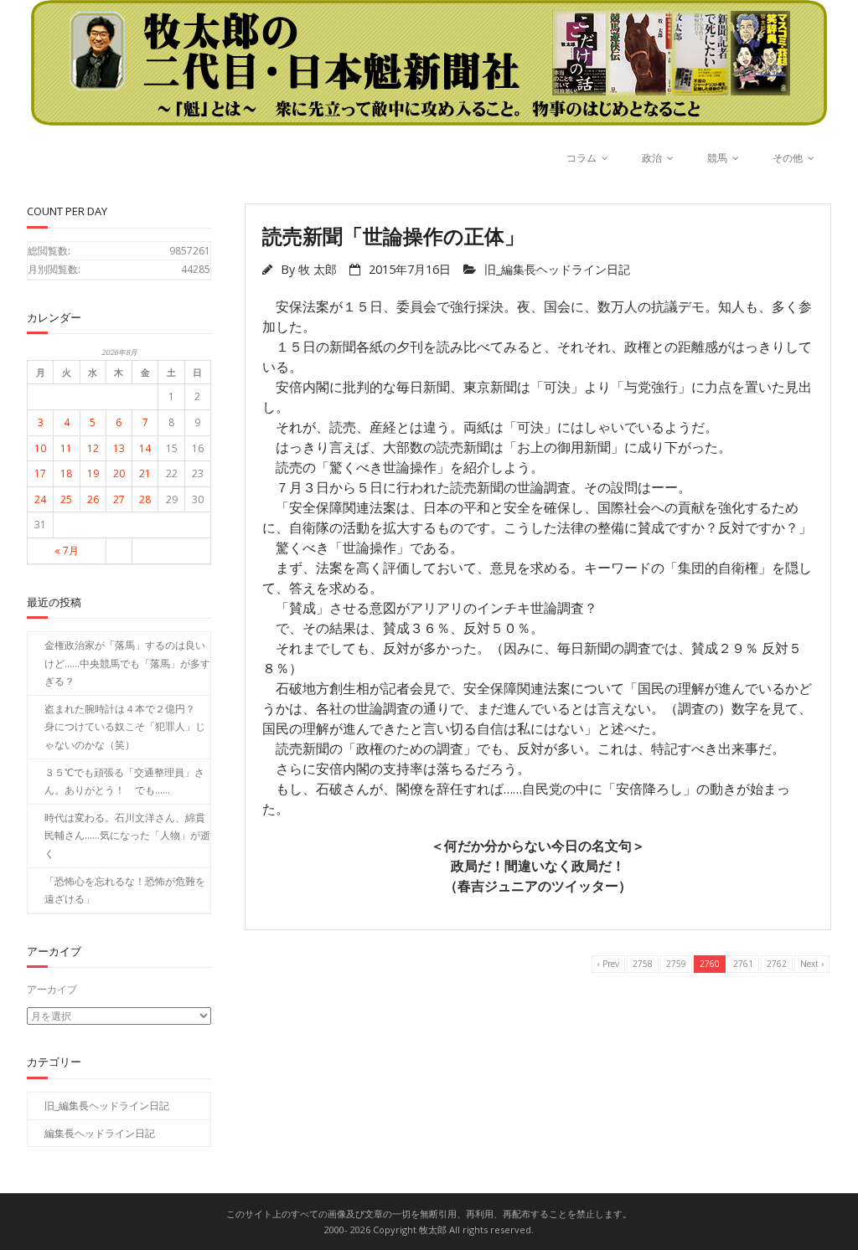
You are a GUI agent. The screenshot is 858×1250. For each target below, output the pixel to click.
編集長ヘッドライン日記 (99, 1133)
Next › (812, 964)
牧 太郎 (317, 269)
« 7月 (66, 550)
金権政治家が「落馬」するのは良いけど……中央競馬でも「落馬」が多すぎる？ (127, 663)
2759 (676, 964)
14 (145, 448)
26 (93, 499)
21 (145, 473)
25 (66, 499)
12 (93, 448)
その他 (788, 158)
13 (119, 448)
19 (93, 473)
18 (66, 473)
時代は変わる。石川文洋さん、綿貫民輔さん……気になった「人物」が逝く (127, 835)
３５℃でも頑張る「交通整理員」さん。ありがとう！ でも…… (124, 781)
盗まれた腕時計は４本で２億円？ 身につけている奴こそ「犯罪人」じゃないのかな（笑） (124, 727)
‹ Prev (608, 964)
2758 (643, 964)
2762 (777, 964)
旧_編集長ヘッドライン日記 (557, 269)
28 (145, 499)
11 (66, 448)
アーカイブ (52, 989)
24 (40, 499)
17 (40, 473)
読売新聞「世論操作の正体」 (393, 235)
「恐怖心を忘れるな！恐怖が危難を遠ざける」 (124, 890)
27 (119, 499)
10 (40, 448)
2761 (743, 964)
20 (119, 473)
